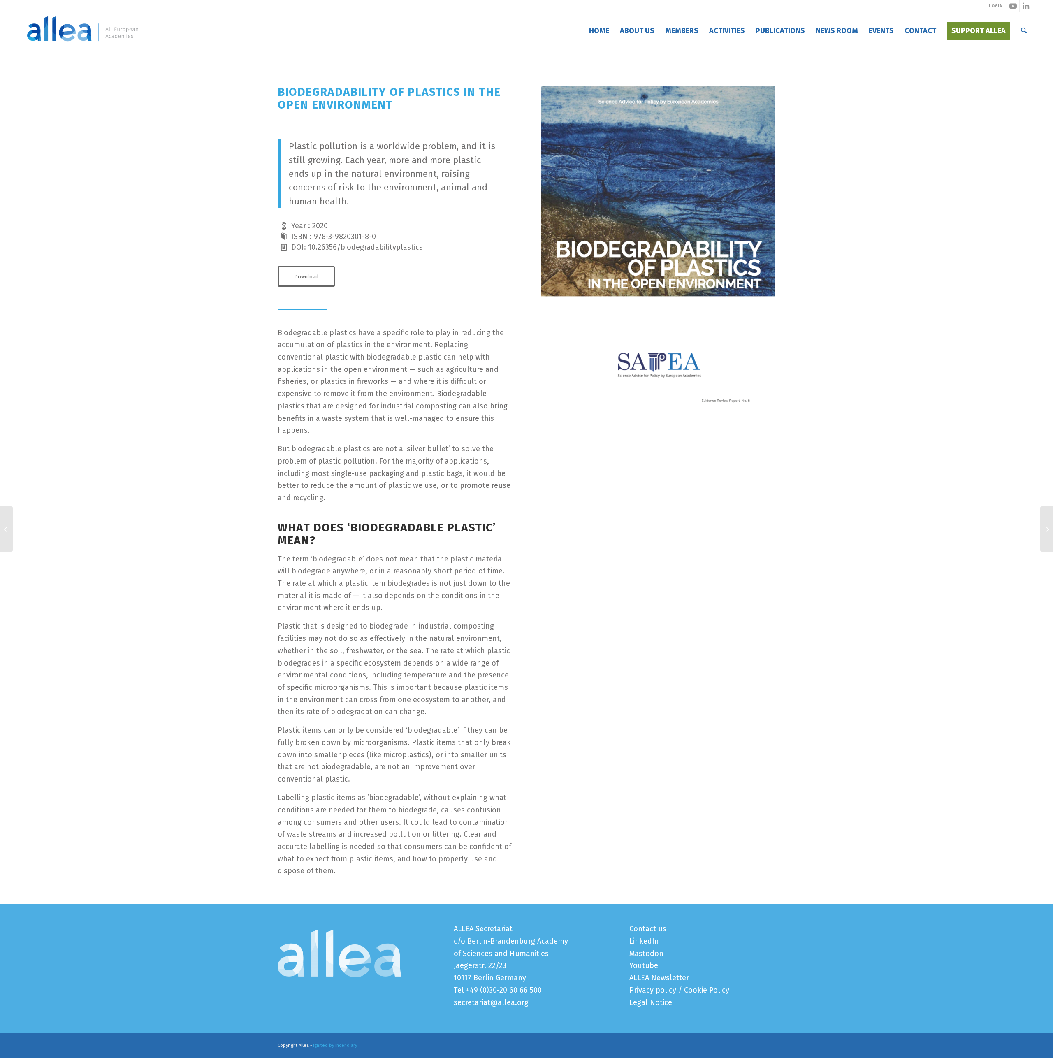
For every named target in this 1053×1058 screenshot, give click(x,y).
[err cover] (658, 251)
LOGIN (996, 6)
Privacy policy (652, 990)
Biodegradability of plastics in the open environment (358, 57)
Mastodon (646, 953)
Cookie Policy (706, 990)
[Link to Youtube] (1013, 6)
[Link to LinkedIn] (1026, 6)
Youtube (643, 965)
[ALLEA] (82, 31)
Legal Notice (650, 1002)
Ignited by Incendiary (335, 1045)
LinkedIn (644, 941)
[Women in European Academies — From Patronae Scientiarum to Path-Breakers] (6, 529)
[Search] (1024, 31)
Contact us (647, 928)
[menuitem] (599, 31)
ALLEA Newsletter (659, 977)
